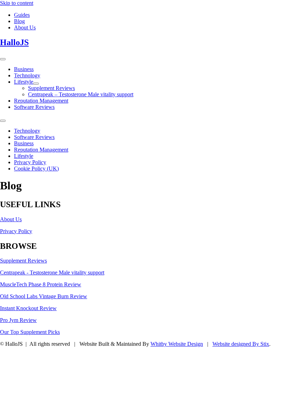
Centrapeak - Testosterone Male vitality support (52, 272)
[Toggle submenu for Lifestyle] (36, 84)
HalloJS (14, 42)
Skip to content (16, 3)
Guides (22, 15)
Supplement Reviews (23, 261)
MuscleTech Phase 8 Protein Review (40, 284)
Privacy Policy (16, 231)
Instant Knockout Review (28, 308)
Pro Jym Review (18, 320)
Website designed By (240, 344)
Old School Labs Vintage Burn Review (43, 296)
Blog (19, 21)
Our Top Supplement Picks (30, 332)
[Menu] (3, 59)
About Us (25, 27)
